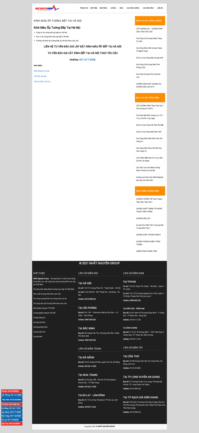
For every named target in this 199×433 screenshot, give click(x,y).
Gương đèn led (39, 332)
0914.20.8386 (135, 368)
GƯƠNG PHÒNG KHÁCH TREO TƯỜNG (148, 243)
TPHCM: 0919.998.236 (10, 404)
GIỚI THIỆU (93, 8)
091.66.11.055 (90, 366)
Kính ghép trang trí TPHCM (44, 308)
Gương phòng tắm (40, 327)
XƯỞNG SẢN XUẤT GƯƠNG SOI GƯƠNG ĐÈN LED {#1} (148, 85)
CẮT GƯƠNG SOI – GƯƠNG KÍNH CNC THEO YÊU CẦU (149, 30)
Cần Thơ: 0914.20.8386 (10, 424)
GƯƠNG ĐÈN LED (143, 218)
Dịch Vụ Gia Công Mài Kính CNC (148, 132)
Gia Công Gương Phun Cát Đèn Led (148, 75)
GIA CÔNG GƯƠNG (133, 8)
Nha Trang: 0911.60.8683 (11, 416)
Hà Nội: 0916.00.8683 (10, 391)
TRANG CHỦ (84, 8)
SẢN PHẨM (103, 8)
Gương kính (37, 336)
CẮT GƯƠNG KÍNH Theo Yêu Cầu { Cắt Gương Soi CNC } (149, 107)
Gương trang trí (39, 317)
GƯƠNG (113, 8)
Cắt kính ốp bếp (40, 76)
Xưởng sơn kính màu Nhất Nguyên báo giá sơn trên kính (149, 178)
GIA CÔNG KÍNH (148, 8)
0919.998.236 (135, 389)
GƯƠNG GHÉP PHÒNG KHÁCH (148, 235)
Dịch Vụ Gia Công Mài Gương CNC (149, 58)
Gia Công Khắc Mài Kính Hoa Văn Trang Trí (149, 140)
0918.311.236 (135, 320)
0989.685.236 (135, 300)
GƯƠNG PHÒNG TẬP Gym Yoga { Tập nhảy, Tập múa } (149, 200)
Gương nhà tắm (39, 322)
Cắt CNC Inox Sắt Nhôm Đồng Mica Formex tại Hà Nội (148, 169)
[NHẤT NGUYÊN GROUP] (47, 8)
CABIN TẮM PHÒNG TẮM (146, 251)
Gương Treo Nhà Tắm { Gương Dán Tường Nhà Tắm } (150, 226)
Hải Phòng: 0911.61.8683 (11, 395)
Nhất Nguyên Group (41, 71)
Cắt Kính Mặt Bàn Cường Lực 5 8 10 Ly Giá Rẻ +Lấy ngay (149, 116)
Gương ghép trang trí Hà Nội (44, 313)
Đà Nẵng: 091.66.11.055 (11, 408)
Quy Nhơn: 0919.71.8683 (11, 412)
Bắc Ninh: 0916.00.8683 (11, 400)
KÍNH (121, 8)
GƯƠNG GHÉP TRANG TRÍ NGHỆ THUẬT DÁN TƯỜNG (149, 210)
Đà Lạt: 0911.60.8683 (10, 420)
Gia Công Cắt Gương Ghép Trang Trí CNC (149, 39)
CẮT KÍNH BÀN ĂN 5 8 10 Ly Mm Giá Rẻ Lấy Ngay (149, 159)
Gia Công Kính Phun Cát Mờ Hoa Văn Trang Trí (149, 149)
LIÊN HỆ (159, 8)
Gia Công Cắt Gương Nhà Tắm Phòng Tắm (148, 66)
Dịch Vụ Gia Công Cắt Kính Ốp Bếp (150, 125)
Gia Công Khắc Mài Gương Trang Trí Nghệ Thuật (149, 49)
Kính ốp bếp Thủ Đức (42, 81)
